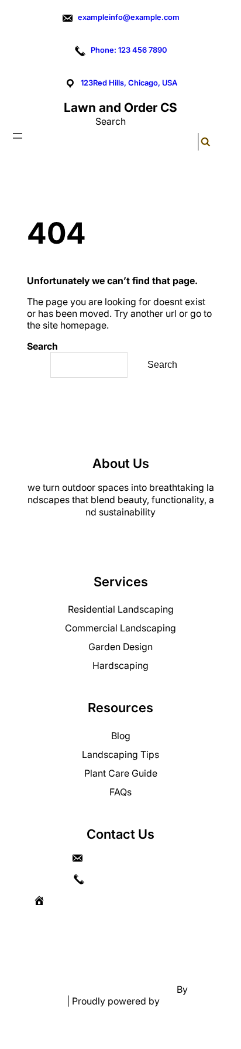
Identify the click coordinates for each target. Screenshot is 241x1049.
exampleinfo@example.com (129, 17)
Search (110, 121)
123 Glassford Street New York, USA (129, 900)
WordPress (185, 1001)
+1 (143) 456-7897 (128, 879)
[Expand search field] (198, 141)
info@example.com (128, 858)
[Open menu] (17, 136)
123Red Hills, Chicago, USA (129, 82)
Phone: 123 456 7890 (129, 49)
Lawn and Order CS (120, 107)
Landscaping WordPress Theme (105, 989)
